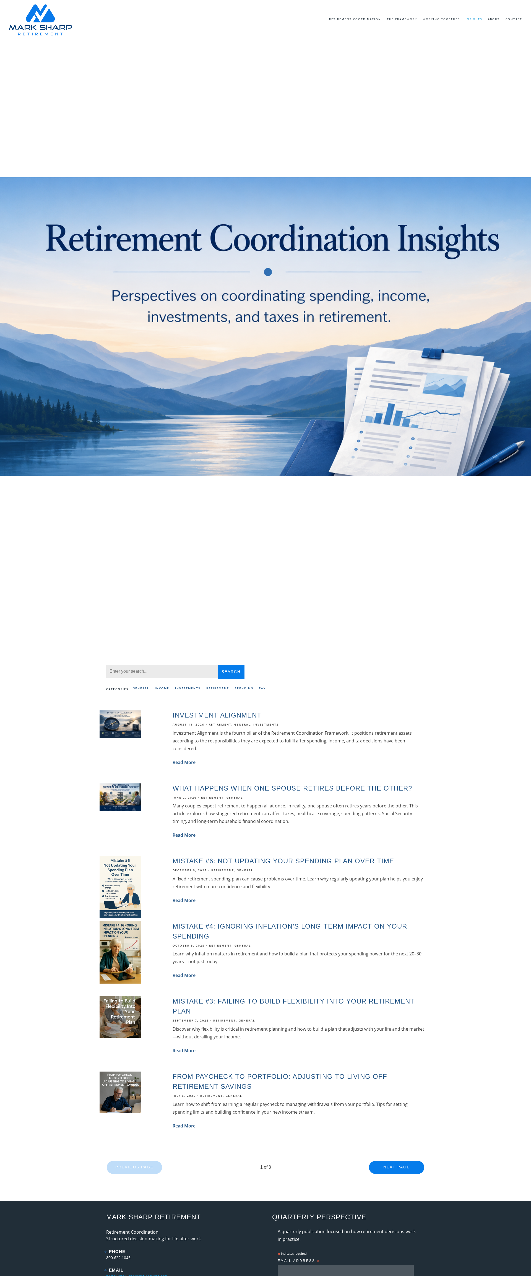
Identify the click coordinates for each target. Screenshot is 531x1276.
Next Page (396, 1167)
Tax (262, 688)
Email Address (299, 1261)
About (494, 19)
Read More (184, 762)
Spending (244, 688)
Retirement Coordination (355, 19)
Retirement (217, 688)
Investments (188, 688)
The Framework (402, 19)
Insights (473, 19)
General (141, 688)
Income (162, 688)
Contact (514, 19)
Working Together (441, 19)
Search (231, 672)
